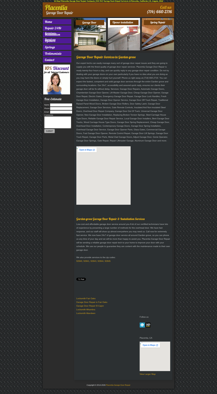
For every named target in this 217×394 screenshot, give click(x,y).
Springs (50, 47)
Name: (47, 105)
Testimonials (53, 53)
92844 (100, 261)
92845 (108, 261)
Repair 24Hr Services (53, 28)
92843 (93, 261)
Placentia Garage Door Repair (118, 385)
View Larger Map (148, 374)
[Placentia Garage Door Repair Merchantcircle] (142, 327)
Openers (50, 41)
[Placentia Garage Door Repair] (59, 14)
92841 (86, 261)
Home (48, 22)
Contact (49, 60)
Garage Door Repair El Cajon (90, 306)
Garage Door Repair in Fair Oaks (91, 302)
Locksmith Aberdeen (85, 313)
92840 (79, 261)
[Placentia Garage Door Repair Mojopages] (148, 327)
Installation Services (52, 34)
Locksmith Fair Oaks (86, 298)
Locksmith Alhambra (85, 309)
